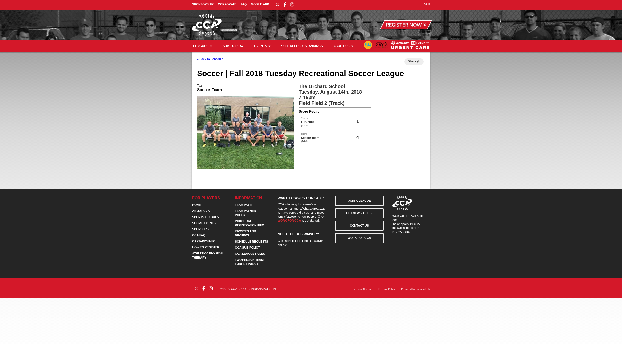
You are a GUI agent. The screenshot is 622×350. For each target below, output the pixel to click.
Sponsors (200, 229)
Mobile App (260, 4)
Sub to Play (233, 46)
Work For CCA (359, 238)
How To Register (205, 247)
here (288, 241)
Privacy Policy (386, 289)
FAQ (244, 4)
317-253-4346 (401, 232)
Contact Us (359, 225)
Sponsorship (203, 4)
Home (196, 205)
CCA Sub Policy (247, 247)
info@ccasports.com (405, 228)
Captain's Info (203, 241)
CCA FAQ (198, 235)
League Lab (423, 289)
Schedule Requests (251, 241)
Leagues (200, 46)
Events (260, 46)
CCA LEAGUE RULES (250, 253)
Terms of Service (362, 289)
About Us (341, 46)
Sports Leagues (205, 217)
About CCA (201, 211)
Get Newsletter (359, 213)
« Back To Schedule (210, 59)
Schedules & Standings (302, 46)
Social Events (204, 223)
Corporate (227, 4)
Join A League (359, 200)
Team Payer (244, 205)
